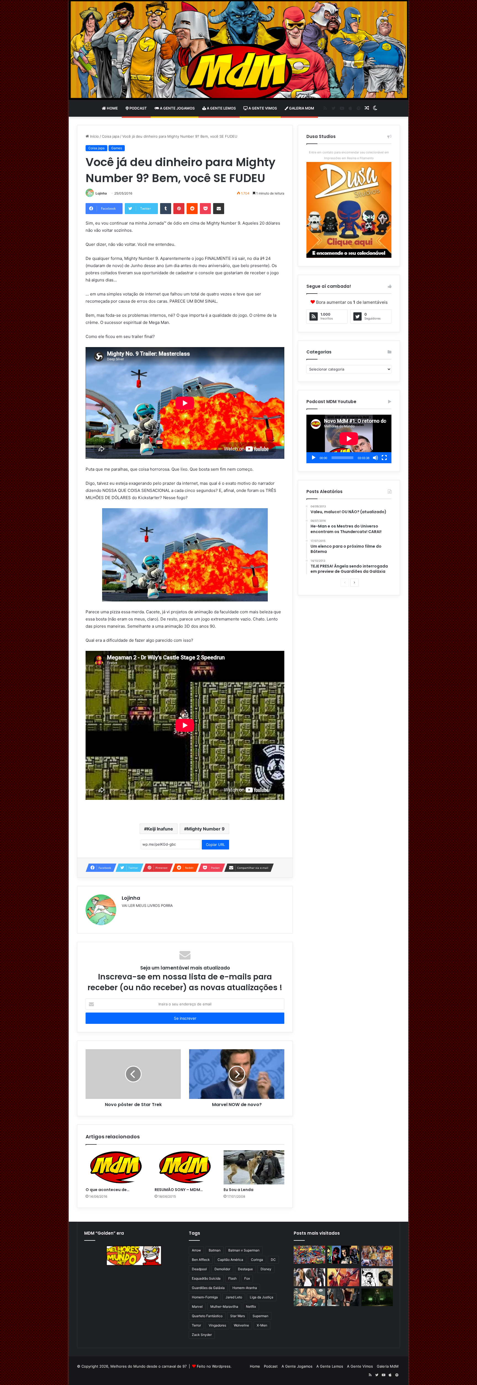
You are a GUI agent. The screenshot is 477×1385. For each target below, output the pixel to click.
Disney (266, 1269)
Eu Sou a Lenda (238, 1189)
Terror (196, 1325)
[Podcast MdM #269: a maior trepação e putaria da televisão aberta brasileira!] (377, 1256)
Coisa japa (110, 136)
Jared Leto (234, 1297)
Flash (232, 1278)
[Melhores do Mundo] (238, 50)
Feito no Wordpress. (214, 1366)
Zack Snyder (202, 1335)
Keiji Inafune (160, 829)
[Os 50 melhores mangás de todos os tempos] (343, 1277)
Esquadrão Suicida (206, 1278)
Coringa (257, 1260)
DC (273, 1260)
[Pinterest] (178, 208)
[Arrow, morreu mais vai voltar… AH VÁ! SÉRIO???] (377, 1297)
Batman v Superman (243, 1250)
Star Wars (237, 1316)
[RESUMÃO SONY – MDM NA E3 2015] (185, 1167)
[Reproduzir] (313, 457)
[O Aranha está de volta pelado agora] (309, 1297)
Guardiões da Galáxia (208, 1288)
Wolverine (241, 1325)
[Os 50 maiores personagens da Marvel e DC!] (309, 1255)
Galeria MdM (301, 108)
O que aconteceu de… (107, 1189)
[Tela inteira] (384, 457)
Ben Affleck (201, 1260)
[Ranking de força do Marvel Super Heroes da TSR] (343, 1255)
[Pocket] (205, 208)
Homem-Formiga (205, 1297)
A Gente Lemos (221, 108)
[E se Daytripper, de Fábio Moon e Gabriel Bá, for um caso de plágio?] (377, 1277)
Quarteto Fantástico (207, 1316)
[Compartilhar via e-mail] (218, 208)
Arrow (196, 1250)
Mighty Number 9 (206, 829)
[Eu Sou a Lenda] (254, 1167)
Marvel (197, 1306)
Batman (215, 1250)
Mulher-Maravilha (224, 1306)
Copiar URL (215, 844)
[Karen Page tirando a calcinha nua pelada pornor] (343, 1297)
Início (94, 136)
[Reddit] (192, 208)
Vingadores (217, 1325)
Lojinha (101, 193)
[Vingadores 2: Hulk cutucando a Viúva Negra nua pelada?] (309, 1277)
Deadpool (199, 1269)
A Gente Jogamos (177, 108)
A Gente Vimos (262, 108)
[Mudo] (375, 457)
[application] (348, 439)
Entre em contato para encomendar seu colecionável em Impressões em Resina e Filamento (349, 155)
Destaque (245, 1269)
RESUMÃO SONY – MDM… (179, 1189)
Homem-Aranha (244, 1288)
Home (112, 108)
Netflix (251, 1306)
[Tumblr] (165, 208)
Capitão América (230, 1260)
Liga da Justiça (261, 1297)
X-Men (262, 1325)
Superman (260, 1316)
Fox (247, 1278)
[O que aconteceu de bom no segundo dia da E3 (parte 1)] (116, 1167)
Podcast (138, 108)
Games (116, 148)
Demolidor (222, 1269)
